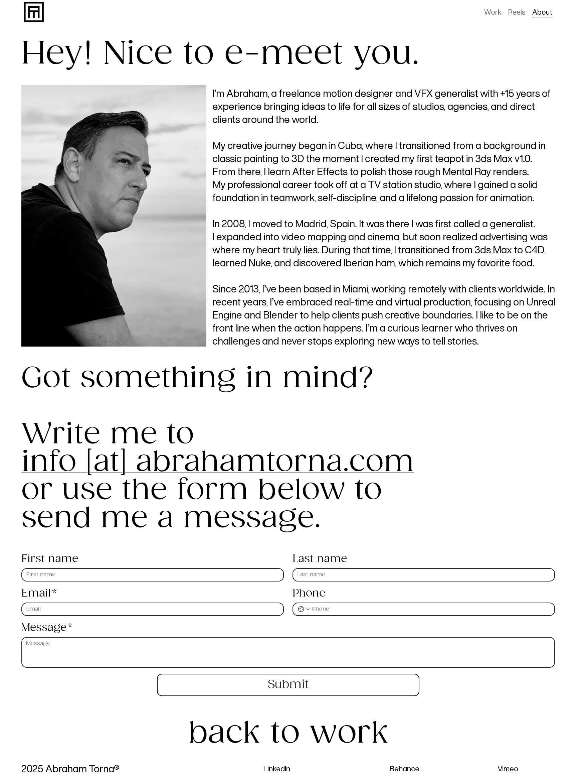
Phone (309, 594)
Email (39, 594)
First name (49, 559)
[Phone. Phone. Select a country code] (304, 609)
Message (46, 628)
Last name (320, 559)
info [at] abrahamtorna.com (217, 462)
